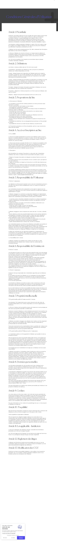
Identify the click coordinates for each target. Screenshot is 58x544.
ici (19, 404)
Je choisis (13, 537)
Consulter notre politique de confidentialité (8, 533)
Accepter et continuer (21, 538)
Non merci (5, 537)
